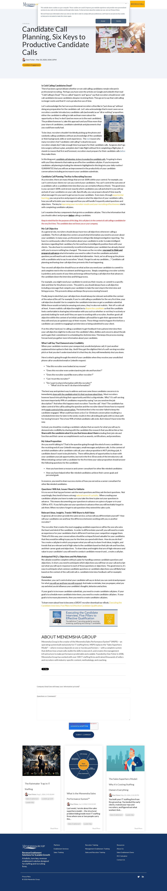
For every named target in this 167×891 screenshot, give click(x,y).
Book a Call (137, 4)
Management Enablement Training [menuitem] (97, 849)
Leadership (30, 802)
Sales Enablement (32, 799)
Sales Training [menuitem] (59, 852)
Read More (54, 828)
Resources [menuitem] (120, 845)
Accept (103, 21)
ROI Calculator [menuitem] (122, 856)
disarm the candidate (94, 308)
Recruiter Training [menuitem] (91, 845)
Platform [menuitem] (57, 845)
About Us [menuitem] (120, 849)
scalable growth (47, 799)
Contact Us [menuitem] (121, 860)
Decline (118, 21)
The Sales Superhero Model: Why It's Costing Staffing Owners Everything (123, 784)
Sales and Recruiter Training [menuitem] (95, 852)
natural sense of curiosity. (87, 495)
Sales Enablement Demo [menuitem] (125, 852)
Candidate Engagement (31, 65)
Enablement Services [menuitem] (61, 849)
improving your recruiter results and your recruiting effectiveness (91, 204)
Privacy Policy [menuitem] (26, 876)
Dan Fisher (30, 60)
